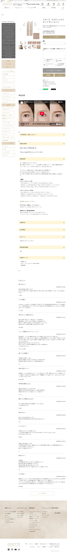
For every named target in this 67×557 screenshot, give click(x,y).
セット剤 (4, 149)
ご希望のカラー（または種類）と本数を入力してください (54, 49)
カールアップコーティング (8, 27)
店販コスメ (7, 8)
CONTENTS (48, 5)
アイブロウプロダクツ (7, 87)
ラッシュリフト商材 (31, 8)
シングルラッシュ (6, 93)
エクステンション (18, 8)
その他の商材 (5, 140)
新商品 (44, 8)
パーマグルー (5, 155)
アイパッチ (4, 134)
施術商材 (8, 105)
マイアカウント (32, 546)
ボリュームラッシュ (6, 96)
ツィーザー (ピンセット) (7, 125)
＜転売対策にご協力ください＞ (28, 134)
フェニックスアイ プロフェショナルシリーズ (8, 37)
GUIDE (54, 5)
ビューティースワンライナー (8, 40)
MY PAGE (58, 5)
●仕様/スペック (24, 257)
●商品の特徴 (23, 143)
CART (63, 5)
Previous (21, 29)
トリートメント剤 (6, 122)
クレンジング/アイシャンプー (8, 83)
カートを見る (50, 546)
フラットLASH (20, 515)
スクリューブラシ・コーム (7, 137)
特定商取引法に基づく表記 (48, 82)
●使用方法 (22, 222)
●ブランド (22, 237)
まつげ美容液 (5, 74)
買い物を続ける (46, 85)
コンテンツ (31, 543)
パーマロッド (45, 511)
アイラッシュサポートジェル (8, 24)
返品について (45, 80)
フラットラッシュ (8, 50)
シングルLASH (20, 511)
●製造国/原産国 (24, 247)
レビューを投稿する (42, 493)
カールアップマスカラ (8, 30)
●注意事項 (22, 229)
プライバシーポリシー (55, 545)
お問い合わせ (56, 546)
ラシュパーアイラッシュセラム (8, 44)
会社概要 (36, 543)
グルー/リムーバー (6, 112)
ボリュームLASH (20, 513)
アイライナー (5, 79)
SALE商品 (53, 8)
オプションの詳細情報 (54, 37)
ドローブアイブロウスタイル (8, 33)
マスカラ (4, 77)
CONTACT (42, 5)
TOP (2, 14)
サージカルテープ (6, 131)
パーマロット (5, 146)
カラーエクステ (8, 53)
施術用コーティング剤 (7, 115)
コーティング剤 (5, 152)
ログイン (60, 75)
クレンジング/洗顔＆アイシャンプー (10, 519)
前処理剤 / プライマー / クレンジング (7, 119)
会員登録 (48, 75)
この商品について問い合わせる (49, 83)
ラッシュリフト (8, 56)
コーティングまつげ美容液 (7, 71)
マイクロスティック (6, 128)
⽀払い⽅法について (43, 543)
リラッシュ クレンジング (8, 48)
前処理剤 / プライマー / (34, 518)
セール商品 (8, 64)
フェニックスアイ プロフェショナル (35, 512)
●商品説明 (22, 159)
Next (39, 29)
